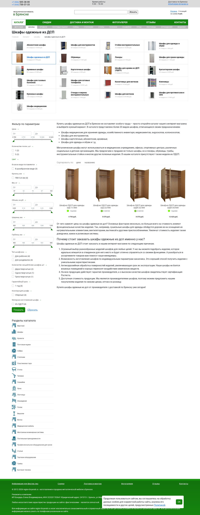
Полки (19, 407)
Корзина (173, 11)
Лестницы (151, 27)
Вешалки (182, 27)
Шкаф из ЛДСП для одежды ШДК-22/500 (139, 206)
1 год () (18, 285)
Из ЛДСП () (20, 304)
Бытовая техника (24, 470)
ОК (179, 502)
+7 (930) (21, 4)
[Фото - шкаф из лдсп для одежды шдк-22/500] (139, 184)
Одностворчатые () (24, 273)
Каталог (19, 22)
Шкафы (31, 27)
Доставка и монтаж (82, 22)
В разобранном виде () (26, 168)
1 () (17, 150)
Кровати (43, 27)
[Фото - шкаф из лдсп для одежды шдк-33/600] (173, 184)
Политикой (159, 505)
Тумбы (19, 464)
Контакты (180, 22)
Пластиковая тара (24, 363)
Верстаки (19, 27)
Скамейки (126, 27)
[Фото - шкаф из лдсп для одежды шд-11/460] (72, 184)
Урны (139, 27)
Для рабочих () (22, 256)
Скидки (46, 22)
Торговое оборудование (26, 457)
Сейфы (76, 27)
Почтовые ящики (60, 27)
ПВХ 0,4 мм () (21, 177)
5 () (17, 154)
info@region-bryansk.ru (178, 4)
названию (90, 162)
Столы (101, 27)
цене (78, 162)
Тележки (113, 27)
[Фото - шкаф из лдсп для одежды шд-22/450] (106, 184)
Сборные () (20, 295)
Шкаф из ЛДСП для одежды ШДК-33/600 (173, 206)
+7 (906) (21, 2)
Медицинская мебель (25, 426)
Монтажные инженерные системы (30, 432)
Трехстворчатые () (24, 276)
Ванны (19, 420)
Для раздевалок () (24, 260)
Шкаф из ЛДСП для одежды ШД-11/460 (71, 206)
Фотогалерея (119, 22)
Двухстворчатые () (24, 269)
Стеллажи (88, 27)
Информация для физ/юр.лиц (25, 484)
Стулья (20, 451)
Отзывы (151, 22)
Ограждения (166, 27)
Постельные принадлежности (28, 439)
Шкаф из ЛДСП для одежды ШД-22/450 (105, 206)
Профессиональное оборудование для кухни (34, 445)
